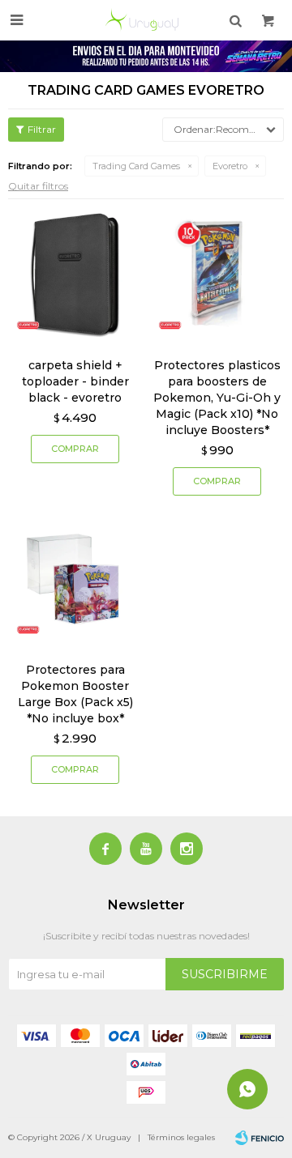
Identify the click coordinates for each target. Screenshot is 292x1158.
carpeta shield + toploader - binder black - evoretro (75, 381)
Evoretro (230, 166)
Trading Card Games (136, 166)
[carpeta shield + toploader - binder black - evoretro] (75, 274)
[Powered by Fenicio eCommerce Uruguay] (259, 1138)
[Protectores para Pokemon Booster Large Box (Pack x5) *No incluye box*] (75, 578)
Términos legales (181, 1137)
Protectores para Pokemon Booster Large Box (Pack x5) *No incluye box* (75, 694)
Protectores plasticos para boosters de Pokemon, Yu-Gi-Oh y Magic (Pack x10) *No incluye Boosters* (217, 397)
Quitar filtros (38, 186)
